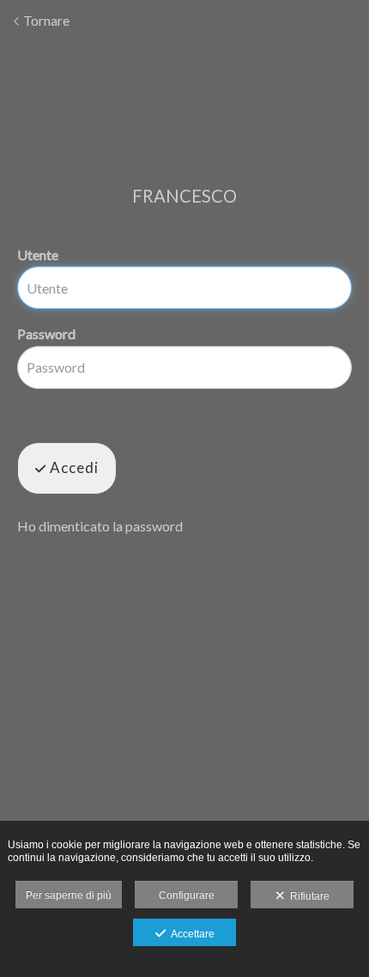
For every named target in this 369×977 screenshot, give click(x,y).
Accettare (190, 934)
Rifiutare (307, 896)
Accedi (72, 467)
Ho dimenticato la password (100, 526)
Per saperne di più (69, 895)
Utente (37, 254)
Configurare (187, 895)
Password (46, 333)
